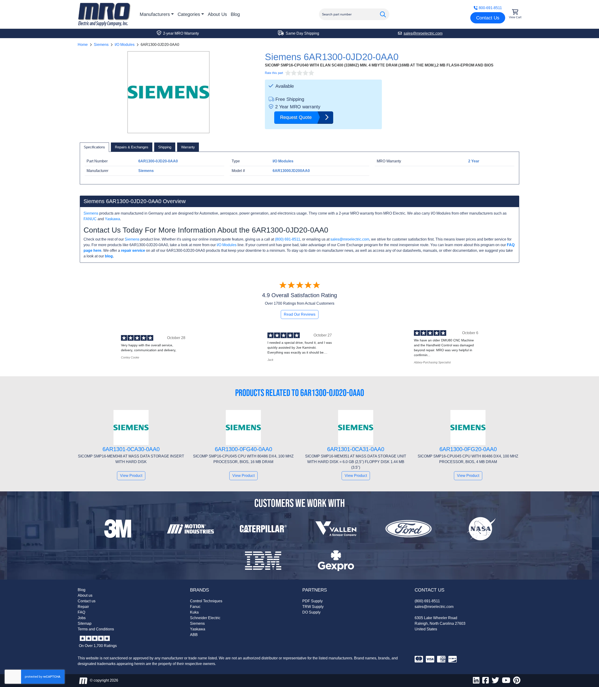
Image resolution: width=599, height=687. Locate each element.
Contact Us (487, 17)
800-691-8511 (490, 8)
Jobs (82, 618)
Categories (189, 14)
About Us (217, 14)
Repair (83, 607)
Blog (235, 14)
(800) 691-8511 (287, 239)
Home (83, 45)
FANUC (90, 219)
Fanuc (195, 607)
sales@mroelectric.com (349, 239)
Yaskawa (112, 219)
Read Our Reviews (299, 314)
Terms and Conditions (96, 629)
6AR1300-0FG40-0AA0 (243, 449)
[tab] (94, 147)
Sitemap (84, 623)
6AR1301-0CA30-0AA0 (131, 449)
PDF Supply (312, 601)
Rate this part (274, 73)
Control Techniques (206, 601)
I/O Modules (125, 45)
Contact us (86, 601)
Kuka (194, 612)
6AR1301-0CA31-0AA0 (355, 449)
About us (85, 595)
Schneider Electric (205, 618)
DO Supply (311, 612)
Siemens (101, 45)
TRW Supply (313, 607)
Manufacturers (155, 14)
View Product (131, 476)
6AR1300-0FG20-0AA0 (468, 449)
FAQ (81, 612)
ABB (194, 635)
